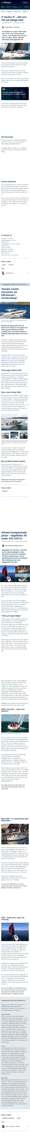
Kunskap (14, 7)
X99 (14, 944)
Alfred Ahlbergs (19, 593)
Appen (21, 7)
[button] (15, 51)
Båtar (2, 7)
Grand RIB (4, 359)
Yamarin (3, 357)
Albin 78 (15, 600)
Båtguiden (9, 11)
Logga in (25, 2)
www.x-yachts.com (12, 255)
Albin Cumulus (17, 737)
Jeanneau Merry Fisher (18, 357)
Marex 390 (18, 373)
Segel (3, 264)
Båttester (25, 11)
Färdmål (8, 7)
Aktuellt (3, 11)
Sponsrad (4, 491)
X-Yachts (11, 264)
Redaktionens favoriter (8, 1118)
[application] (15, 51)
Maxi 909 (15, 847)
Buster (23, 355)
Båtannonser (18, 11)
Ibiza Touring (20, 451)
